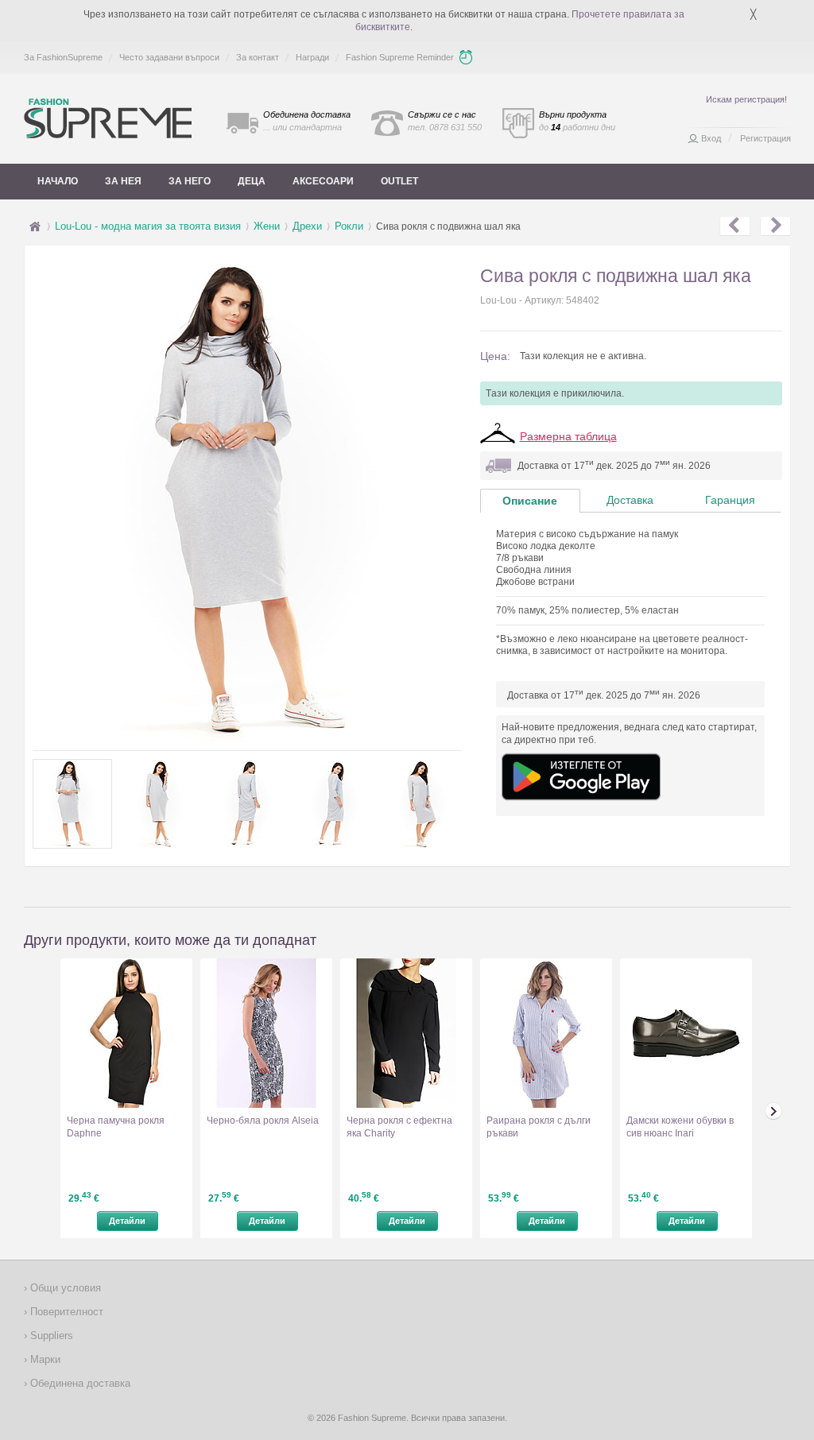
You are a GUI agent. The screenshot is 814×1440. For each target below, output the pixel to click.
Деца (252, 181)
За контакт (257, 57)
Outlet (399, 181)
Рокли (349, 226)
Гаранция (730, 500)
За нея (123, 181)
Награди (312, 57)
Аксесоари (323, 181)
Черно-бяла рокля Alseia (263, 1120)
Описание (529, 500)
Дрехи (307, 226)
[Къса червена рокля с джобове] (775, 226)
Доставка (630, 500)
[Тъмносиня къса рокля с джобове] (734, 226)
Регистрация (765, 138)
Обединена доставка (78, 1383)
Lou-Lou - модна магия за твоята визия (148, 226)
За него (190, 181)
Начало (57, 181)
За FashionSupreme (63, 57)
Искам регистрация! (746, 99)
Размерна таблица (568, 436)
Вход (711, 138)
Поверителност (65, 1312)
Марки (43, 1359)
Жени (267, 226)
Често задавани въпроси (169, 57)
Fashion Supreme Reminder (400, 57)
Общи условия (64, 1288)
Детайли (127, 1220)
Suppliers (50, 1335)
